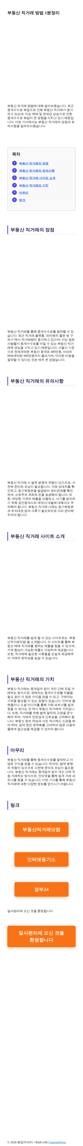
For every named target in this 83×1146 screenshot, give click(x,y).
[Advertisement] (41, 59)
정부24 (41, 889)
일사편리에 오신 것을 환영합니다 (41, 936)
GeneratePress (57, 1142)
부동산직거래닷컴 (41, 829)
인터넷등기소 (41, 859)
